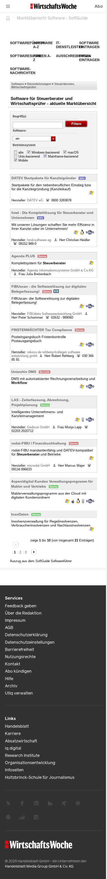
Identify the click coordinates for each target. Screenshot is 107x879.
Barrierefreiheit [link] (19, 649)
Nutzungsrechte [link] (20, 657)
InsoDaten (20, 514)
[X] (8, 803)
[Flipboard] (36, 817)
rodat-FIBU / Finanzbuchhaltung (38, 443)
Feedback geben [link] (20, 606)
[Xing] (64, 803)
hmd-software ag (39, 240)
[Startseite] (8, 18)
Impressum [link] (15, 620)
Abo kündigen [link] (18, 671)
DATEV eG (35, 200)
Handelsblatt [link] (17, 726)
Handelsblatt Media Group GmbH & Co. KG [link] (39, 866)
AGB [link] (9, 627)
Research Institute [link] (22, 755)
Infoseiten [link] (14, 770)
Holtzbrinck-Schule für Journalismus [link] (39, 777)
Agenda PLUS (23, 256)
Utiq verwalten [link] (19, 693)
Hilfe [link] (9, 679)
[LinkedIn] (50, 803)
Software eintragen (89, 45)
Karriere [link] (13, 733)
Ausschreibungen (73, 56)
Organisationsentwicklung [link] (30, 763)
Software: (19, 130)
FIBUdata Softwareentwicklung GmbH (55, 314)
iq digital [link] (13, 748)
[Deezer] (22, 817)
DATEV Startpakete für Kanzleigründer (43, 178)
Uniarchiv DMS (23, 372)
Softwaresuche (26, 56)
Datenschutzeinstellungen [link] (29, 642)
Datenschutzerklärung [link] (26, 635)
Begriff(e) (19, 116)
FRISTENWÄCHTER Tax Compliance (41, 330)
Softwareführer (27, 43)
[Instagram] (36, 803)
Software (17, 84)
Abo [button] (99, 6)
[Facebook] (22, 803)
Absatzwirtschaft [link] (21, 741)
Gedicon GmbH (38, 427)
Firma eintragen (89, 58)
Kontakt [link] (12, 664)
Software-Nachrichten (22, 71)
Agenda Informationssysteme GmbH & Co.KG (61, 270)
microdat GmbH (39, 465)
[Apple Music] (8, 817)
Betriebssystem (24, 145)
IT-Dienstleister (69, 45)
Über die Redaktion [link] (23, 613)
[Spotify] (78, 803)
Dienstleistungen (39, 84)
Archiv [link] (11, 686)
